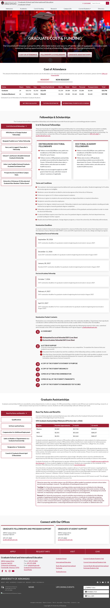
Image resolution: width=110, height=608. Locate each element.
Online (91, 587)
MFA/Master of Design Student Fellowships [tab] (16, 134)
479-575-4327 (94, 134)
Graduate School (24, 4)
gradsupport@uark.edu (65, 540)
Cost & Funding (39, 9)
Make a (90, 596)
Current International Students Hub (95, 562)
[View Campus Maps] (2, 588)
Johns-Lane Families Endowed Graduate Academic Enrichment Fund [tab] (16, 165)
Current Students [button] (84, 9)
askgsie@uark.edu (33, 565)
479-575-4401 (33, 561)
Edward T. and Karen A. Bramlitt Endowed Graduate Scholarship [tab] (16, 157)
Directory (101, 9)
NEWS (31, 587)
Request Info (43, 551)
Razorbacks (40, 582)
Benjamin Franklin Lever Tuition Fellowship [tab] (16, 141)
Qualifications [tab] (16, 420)
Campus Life (68, 9)
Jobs (78, 602)
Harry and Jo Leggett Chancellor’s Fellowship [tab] (16, 148)
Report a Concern (47, 602)
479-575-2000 (8, 590)
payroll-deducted (79, 465)
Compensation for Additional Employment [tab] (16, 432)
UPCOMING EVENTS (65, 587)
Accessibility (60, 602)
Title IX (54, 602)
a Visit (92, 592)
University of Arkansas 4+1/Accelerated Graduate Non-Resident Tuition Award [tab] (16, 182)
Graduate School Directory (32, 567)
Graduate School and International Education (35, 2)
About (3, 582)
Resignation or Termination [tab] (16, 447)
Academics (23, 9)
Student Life (21, 582)
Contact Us (74, 602)
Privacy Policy (66, 602)
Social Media (28, 570)
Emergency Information (36, 602)
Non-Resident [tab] (62, 80)
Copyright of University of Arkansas (55, 606)
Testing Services (61, 572)
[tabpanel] (55, 92)
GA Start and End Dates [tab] (16, 426)
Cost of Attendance (28, 55)
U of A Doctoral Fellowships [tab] (15, 126)
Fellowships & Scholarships (53, 55)
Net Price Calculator (30, 103)
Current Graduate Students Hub (94, 558)
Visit (72, 551)
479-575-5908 (31, 563)
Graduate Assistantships (80, 55)
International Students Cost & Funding (76, 103)
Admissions (9, 9)
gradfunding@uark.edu (43, 136)
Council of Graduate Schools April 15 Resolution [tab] (16, 454)
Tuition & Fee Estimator (50, 103)
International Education (63, 562)
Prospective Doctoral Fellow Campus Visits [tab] (16, 174)
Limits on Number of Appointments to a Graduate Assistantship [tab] (16, 440)
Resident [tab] (45, 80)
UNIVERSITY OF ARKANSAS (15, 578)
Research (54, 9)
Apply (13, 551)
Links (87, 3)
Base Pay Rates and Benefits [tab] (15, 413)
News (34, 582)
